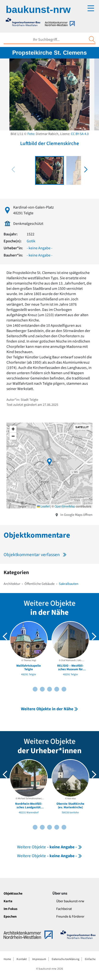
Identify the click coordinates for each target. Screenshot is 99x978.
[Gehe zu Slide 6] (49, 689)
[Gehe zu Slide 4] (42, 689)
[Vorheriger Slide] (5, 636)
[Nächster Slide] (94, 636)
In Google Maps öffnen (76, 514)
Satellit (82, 427)
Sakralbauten (68, 583)
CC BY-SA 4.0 (80, 133)
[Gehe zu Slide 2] (35, 689)
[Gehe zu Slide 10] (64, 689)
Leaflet (45, 506)
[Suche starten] (92, 39)
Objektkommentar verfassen (32, 554)
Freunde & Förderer (70, 916)
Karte (8, 901)
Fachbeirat (64, 908)
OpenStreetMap (65, 506)
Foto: (31, 133)
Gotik (31, 241)
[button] (86, 169)
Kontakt (22, 959)
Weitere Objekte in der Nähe (47, 709)
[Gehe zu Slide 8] (56, 689)
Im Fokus (10, 908)
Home (7, 959)
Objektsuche (13, 893)
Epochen (10, 916)
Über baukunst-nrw (70, 901)
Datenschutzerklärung (65, 959)
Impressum (39, 959)
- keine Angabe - (39, 248)
